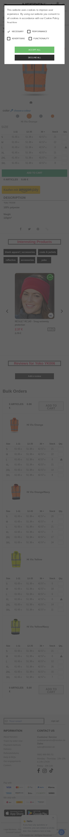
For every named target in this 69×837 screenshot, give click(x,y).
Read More (12, 22)
